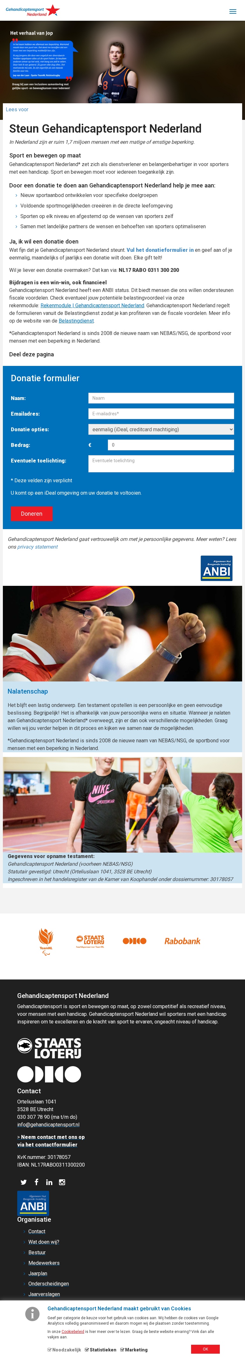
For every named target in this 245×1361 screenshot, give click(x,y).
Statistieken (103, 1349)
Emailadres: (25, 414)
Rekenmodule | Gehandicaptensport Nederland (92, 305)
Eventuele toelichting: (38, 461)
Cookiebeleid (73, 1331)
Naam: (18, 398)
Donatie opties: (30, 429)
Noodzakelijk (66, 1349)
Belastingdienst (76, 321)
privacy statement (37, 547)
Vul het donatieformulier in (161, 250)
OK (205, 1349)
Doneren (31, 513)
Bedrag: (20, 445)
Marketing (136, 1349)
